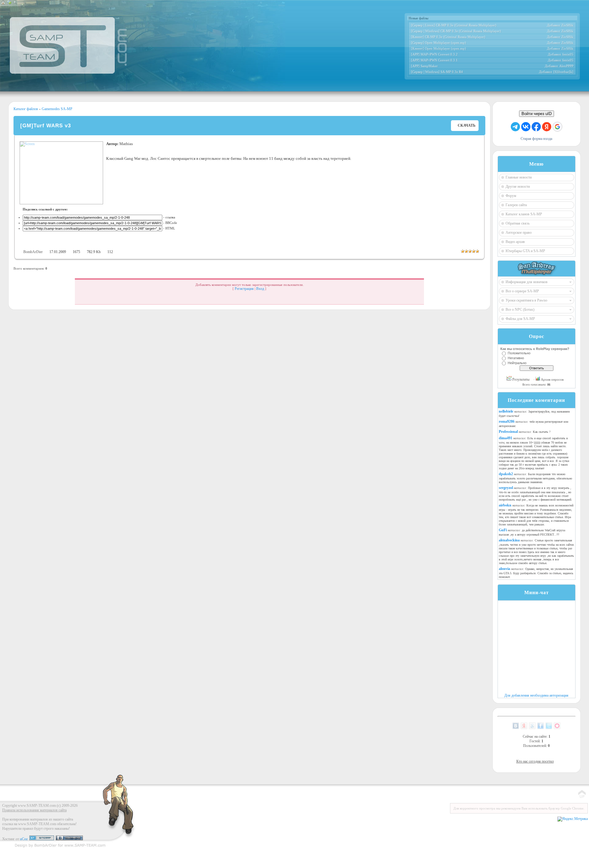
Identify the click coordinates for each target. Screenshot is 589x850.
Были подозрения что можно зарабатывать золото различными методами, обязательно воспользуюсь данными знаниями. (535, 478)
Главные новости (519, 177)
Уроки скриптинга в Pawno (526, 300)
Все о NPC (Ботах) (520, 309)
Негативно (516, 358)
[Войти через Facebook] (536, 126)
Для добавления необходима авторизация (536, 695)
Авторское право (519, 232)
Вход (260, 289)
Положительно (519, 353)
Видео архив (515, 242)
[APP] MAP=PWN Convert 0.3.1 (434, 60)
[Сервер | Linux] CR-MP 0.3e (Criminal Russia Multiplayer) (453, 25)
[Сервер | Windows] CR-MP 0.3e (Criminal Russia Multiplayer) (456, 31)
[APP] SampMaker (424, 66)
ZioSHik (567, 25)
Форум (511, 196)
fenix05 (567, 54)
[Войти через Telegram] (515, 126)
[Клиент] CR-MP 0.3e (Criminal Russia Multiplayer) (448, 37)
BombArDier (33, 252)
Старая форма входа (536, 139)
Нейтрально (517, 363)
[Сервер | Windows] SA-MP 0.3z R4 (437, 72)
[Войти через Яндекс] (546, 126)
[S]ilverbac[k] (563, 72)
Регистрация (244, 289)
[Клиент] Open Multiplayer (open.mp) (438, 48)
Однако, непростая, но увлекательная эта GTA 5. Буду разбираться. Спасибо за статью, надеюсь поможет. (536, 573)
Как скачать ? (541, 431)
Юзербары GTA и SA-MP (525, 251)
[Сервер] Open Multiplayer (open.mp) (438, 42)
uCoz (24, 839)
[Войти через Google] (557, 127)
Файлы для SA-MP (520, 319)
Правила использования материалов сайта (34, 810)
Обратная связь (517, 223)
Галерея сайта (516, 205)
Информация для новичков (527, 282)
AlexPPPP (566, 66)
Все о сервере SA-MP (522, 291)
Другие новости (518, 186)
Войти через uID (537, 113)
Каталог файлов (25, 109)
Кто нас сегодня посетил (535, 761)
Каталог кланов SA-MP (524, 214)
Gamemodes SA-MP (56, 109)
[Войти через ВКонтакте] (525, 126)
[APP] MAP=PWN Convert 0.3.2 (434, 54)
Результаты (520, 379)
